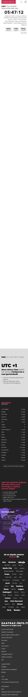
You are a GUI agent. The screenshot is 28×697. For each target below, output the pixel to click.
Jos (12, 586)
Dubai (3, 445)
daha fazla (24, 33)
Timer (3, 649)
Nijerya (12, 557)
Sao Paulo (4, 419)
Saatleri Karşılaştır (7, 632)
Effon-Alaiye (19, 571)
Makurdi (16, 592)
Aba (4, 562)
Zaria (9, 610)
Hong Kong (4, 450)
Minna (23, 592)
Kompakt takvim (7, 654)
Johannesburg (5, 429)
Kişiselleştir (5, 686)
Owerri (15, 598)
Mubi (4, 595)
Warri (23, 607)
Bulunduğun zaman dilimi (10, 635)
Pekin (16, 29)
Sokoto (20, 604)
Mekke (8, 29)
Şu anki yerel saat (7, 629)
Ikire (20, 577)
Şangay (3, 455)
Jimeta (6, 586)
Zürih (3, 434)
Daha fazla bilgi (9, 21)
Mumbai (3, 447)
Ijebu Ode (8, 577)
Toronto (3, 417)
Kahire (3, 437)
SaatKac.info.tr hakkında (9, 695)
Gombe (14, 574)
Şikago (3, 412)
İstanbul (3, 442)
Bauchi (21, 565)
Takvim (3, 651)
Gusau (21, 574)
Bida (15, 568)
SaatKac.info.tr (8, 1)
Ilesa (23, 580)
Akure (14, 565)
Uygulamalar (5, 664)
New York (4, 414)
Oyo (6, 601)
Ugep (4, 607)
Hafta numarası (6, 657)
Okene (17, 595)
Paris (2, 432)
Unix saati (4, 679)
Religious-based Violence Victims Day (15, 17)
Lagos (3, 424)
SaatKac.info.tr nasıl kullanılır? (11, 692)
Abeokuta (12, 562)
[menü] (25, 2)
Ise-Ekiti (14, 583)
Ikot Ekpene (6, 580)
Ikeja (15, 577)
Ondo (23, 595)
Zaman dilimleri (6, 637)
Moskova (4, 440)
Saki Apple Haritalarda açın (12, 528)
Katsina (13, 589)
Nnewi (10, 595)
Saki (13, 604)
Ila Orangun (15, 580)
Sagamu (7, 604)
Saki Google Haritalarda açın (12, 523)
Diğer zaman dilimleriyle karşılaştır (14, 466)
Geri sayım (5, 646)
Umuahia (11, 607)
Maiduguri (7, 592)
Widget (3, 667)
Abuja (21, 562)
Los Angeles (5, 409)
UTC (2, 422)
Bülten (3, 672)
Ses (2, 660)
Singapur (4, 452)
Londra (3, 427)
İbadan (17, 610)
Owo (21, 598)
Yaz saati (4, 640)
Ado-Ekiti (7, 565)
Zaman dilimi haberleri (9, 669)
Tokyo (3, 457)
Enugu (6, 574)
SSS (2, 689)
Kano (6, 589)
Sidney (23, 29)
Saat (2, 643)
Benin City (7, 568)
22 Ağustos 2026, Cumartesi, (16, 16)
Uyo (17, 607)
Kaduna (19, 586)
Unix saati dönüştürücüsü (10, 682)
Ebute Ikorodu (9, 571)
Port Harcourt (16, 601)
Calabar (22, 568)
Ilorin (7, 583)
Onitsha (8, 598)
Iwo (21, 583)
